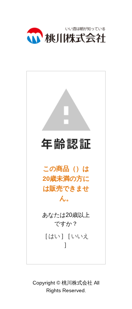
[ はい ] (54, 236)
